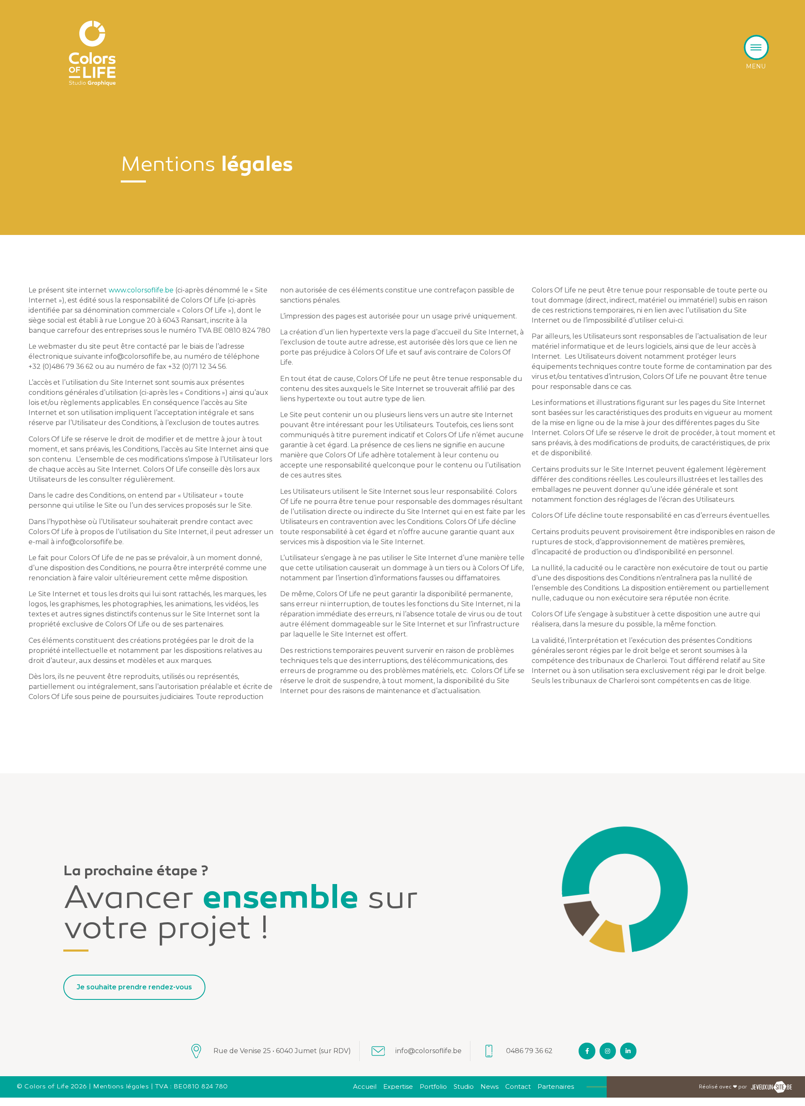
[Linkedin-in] (628, 1051)
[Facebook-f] (587, 1051)
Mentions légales (121, 1086)
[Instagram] (608, 1051)
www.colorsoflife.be (141, 290)
